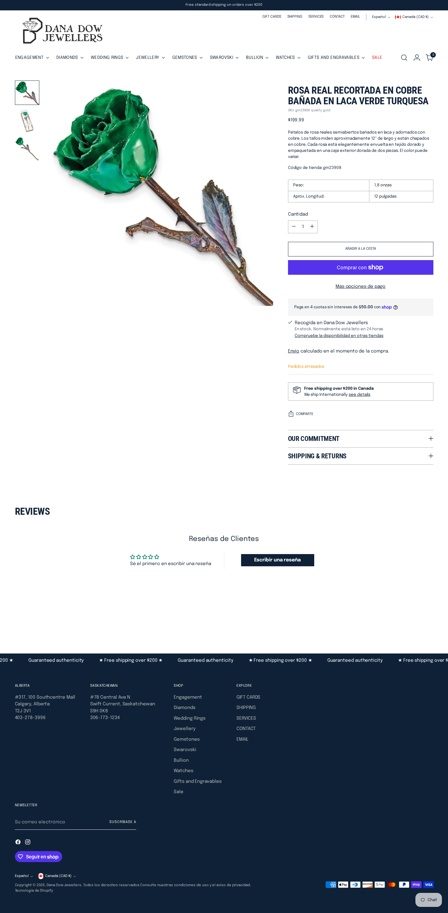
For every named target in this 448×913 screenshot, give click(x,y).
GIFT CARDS (248, 697)
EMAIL (242, 739)
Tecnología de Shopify (34, 891)
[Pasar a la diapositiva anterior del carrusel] (414, 620)
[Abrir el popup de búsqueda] (404, 58)
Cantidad (298, 214)
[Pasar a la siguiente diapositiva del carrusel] (428, 620)
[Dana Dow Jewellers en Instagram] (28, 843)
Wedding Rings (189, 718)
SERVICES (246, 718)
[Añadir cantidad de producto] (312, 227)
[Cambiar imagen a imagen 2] (27, 121)
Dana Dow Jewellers (64, 885)
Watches (183, 770)
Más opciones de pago (361, 286)
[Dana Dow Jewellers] (60, 31)
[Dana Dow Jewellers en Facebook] (18, 843)
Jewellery (184, 728)
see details (359, 394)
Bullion (181, 760)
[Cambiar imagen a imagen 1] (27, 93)
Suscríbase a (122, 822)
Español (379, 17)
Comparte (304, 414)
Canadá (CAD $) (415, 17)
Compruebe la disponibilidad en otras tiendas (339, 336)
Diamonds (184, 707)
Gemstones (186, 739)
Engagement (188, 697)
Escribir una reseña (277, 560)
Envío (294, 351)
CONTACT (245, 728)
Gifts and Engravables (197, 781)
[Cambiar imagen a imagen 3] (27, 149)
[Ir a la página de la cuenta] (417, 58)
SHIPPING (245, 707)
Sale (178, 791)
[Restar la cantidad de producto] (293, 227)
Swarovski (185, 749)
